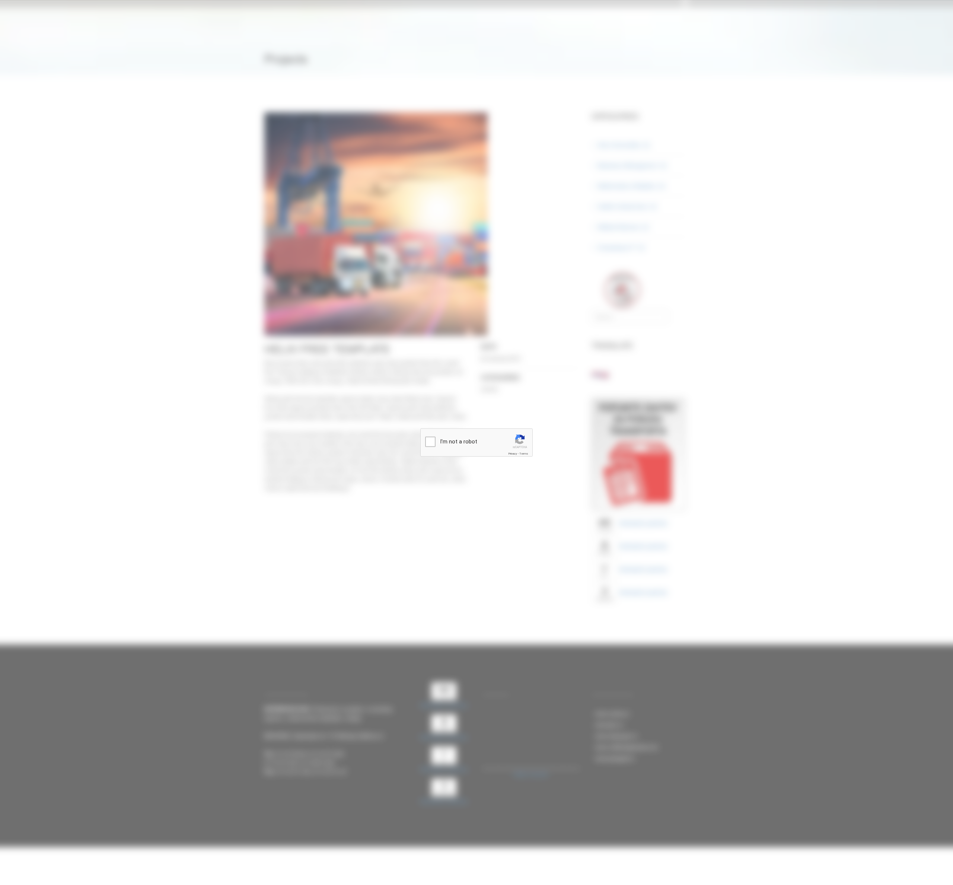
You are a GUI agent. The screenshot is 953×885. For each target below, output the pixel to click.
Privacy (512, 453)
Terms (523, 453)
